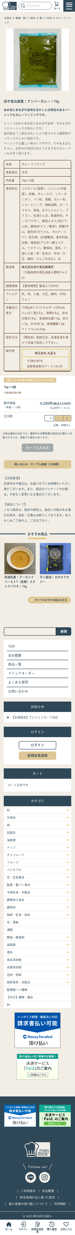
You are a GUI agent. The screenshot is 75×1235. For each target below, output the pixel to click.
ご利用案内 (28, 1190)
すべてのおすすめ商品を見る (51, 600)
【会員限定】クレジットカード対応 (34, 717)
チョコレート (15, 854)
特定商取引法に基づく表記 (37, 1197)
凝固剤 (11, 944)
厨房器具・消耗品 (18, 982)
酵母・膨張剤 (15, 937)
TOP (11, 646)
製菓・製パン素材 (26, 18)
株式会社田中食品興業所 (38, 266)
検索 (63, 631)
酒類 (10, 929)
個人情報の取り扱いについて (28, 1203)
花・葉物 (13, 922)
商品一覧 (14, 664)
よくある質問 (18, 682)
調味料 (11, 907)
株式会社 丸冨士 (45, 353)
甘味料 (11, 817)
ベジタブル (14, 869)
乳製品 (11, 832)
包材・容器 (14, 974)
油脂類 (11, 840)
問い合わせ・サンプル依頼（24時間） (37, 464)
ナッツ (11, 847)
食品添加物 (14, 959)
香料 (10, 952)
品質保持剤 (14, 967)
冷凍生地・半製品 (18, 892)
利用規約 (60, 1203)
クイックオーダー (21, 673)
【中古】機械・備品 (20, 997)
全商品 (8, 18)
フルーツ (13, 862)
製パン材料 (46, 18)
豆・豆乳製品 (15, 877)
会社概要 (14, 655)
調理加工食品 (15, 899)
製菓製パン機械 (17, 989)
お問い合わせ (18, 691)
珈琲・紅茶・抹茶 (18, 914)
